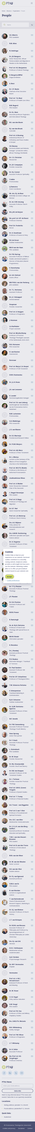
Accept (9, 577)
